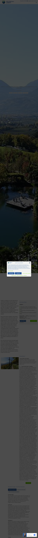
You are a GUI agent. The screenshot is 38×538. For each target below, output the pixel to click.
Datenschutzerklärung (20, 275)
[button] (29, 262)
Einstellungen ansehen (26, 273)
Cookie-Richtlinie (13, 275)
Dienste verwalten (10, 270)
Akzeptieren (11, 273)
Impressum (25, 275)
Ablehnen (18, 273)
